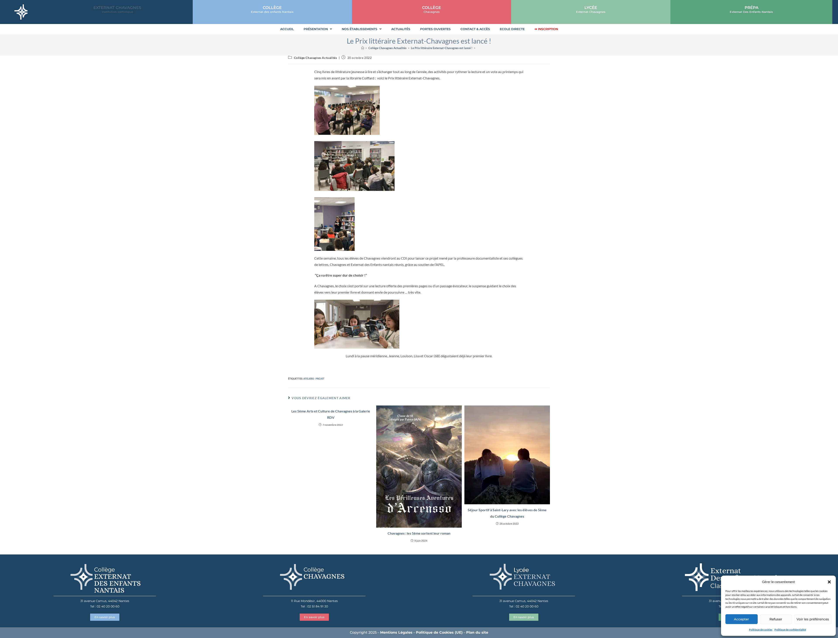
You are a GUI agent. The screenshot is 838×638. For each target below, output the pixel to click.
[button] (829, 582)
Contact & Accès (475, 29)
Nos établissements (359, 29)
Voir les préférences (813, 619)
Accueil (287, 29)
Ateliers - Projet (314, 378)
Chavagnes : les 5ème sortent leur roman (419, 533)
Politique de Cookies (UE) (439, 632)
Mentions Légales (396, 632)
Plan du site (477, 632)
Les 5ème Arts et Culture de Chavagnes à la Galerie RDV (330, 414)
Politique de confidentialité (790, 629)
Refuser (775, 619)
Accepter (741, 619)
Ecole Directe (512, 29)
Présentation (316, 29)
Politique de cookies (760, 629)
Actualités (400, 29)
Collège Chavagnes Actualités (315, 58)
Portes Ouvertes (435, 29)
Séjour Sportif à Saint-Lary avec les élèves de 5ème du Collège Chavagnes (507, 513)
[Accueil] (362, 48)
